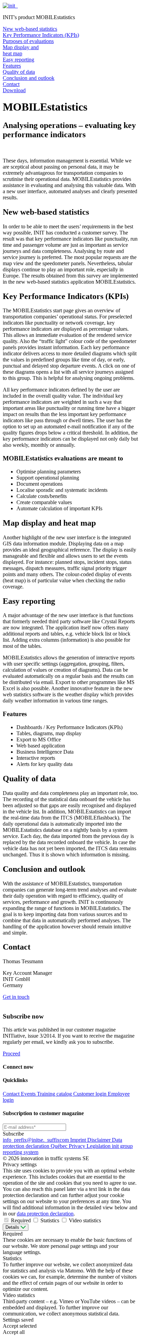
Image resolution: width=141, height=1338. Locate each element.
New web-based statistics (30, 29)
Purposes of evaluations (28, 41)
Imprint (78, 1140)
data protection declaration (45, 1213)
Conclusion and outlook (28, 78)
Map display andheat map (21, 50)
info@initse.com (36, 1140)
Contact (11, 84)
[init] (9, 6)
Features (12, 66)
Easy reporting (18, 59)
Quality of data (19, 72)
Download (14, 90)
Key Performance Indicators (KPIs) (41, 35)
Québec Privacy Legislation (81, 1146)
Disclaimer (99, 1140)
